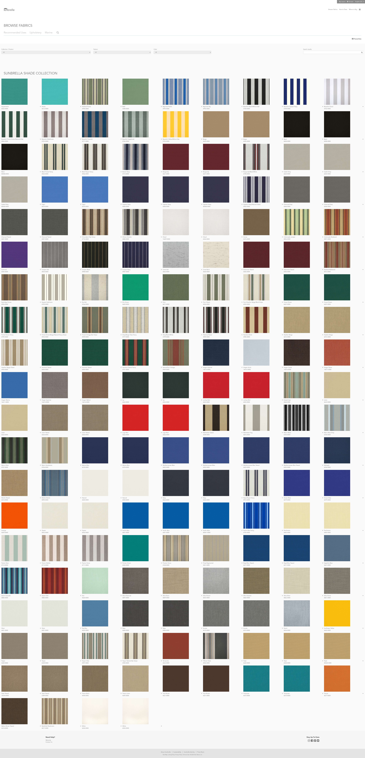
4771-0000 (85, 141)
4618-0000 (4, 728)
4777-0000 (125, 337)
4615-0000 (206, 630)
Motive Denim (46, 498)
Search (343, 1)
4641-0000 (327, 565)
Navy (164, 498)
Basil (123, 106)
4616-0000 (4, 500)
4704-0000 (327, 434)
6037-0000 (327, 304)
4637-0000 (287, 304)
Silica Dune (166, 595)
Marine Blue (85, 465)
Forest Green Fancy (7, 335)
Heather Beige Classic (8, 367)
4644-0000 (287, 206)
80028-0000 (327, 663)
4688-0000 (125, 108)
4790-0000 (4, 337)
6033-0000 (4, 434)
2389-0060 (45, 695)
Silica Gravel (206, 595)
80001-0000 (206, 532)
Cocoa (245, 237)
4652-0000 (166, 467)
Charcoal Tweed (6, 237)
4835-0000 (45, 271)
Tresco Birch (85, 693)
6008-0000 (327, 141)
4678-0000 (85, 467)
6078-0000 (125, 467)
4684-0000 (125, 630)
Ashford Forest (86, 106)
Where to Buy (353, 9)
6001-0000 (166, 532)
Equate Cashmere (47, 302)
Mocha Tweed (5, 498)
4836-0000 (206, 663)
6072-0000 (327, 337)
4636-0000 (287, 630)
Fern (164, 302)
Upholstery (35, 32)
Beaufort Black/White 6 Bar (251, 106)
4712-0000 (4, 565)
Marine (48, 32)
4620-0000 (206, 141)
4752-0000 (327, 108)
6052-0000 (206, 467)
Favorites (357, 39)
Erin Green (125, 302)
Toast (244, 661)
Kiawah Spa (287, 400)
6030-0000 (327, 174)
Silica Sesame (247, 595)
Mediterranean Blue (169, 465)
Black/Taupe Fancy (87, 172)
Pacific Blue (125, 530)
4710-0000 (125, 174)
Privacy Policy (178, 754)
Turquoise (246, 693)
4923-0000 (45, 174)
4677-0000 (327, 695)
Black (285, 139)
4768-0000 (166, 565)
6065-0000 (4, 271)
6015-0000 (246, 630)
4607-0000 (4, 239)
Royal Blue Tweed (248, 563)
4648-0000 (4, 663)
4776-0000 (85, 239)
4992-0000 (206, 108)
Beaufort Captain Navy (290, 106)
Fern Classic (206, 302)
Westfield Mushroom (48, 726)
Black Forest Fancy (47, 172)
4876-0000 (246, 434)
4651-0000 (4, 630)
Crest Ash (166, 269)
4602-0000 (327, 630)
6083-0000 (327, 532)
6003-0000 (246, 402)
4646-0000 (125, 206)
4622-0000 (166, 663)
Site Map (165, 754)
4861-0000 (327, 597)
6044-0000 (327, 206)
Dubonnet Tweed (248, 269)
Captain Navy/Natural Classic (252, 204)
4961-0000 (206, 565)
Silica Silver (287, 595)
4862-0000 (287, 597)
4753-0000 (45, 141)
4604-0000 (85, 500)
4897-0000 (125, 597)
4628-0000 (246, 663)
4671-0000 (166, 304)
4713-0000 (45, 565)
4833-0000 (206, 597)
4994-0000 (4, 304)
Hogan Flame (328, 367)
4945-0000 (125, 663)
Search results (307, 49)
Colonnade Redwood (330, 237)
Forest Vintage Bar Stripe (89, 335)
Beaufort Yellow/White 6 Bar (171, 139)
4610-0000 (246, 695)
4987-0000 (125, 271)
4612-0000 (45, 108)
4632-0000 (125, 402)
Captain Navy (126, 204)
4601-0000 (125, 532)
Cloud (164, 237)
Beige (205, 139)
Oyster (44, 530)
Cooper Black (86, 269)
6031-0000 (206, 174)
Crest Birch (206, 269)
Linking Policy (171, 754)
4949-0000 (85, 337)
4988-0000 (85, 271)
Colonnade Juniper (289, 237)
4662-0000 (166, 271)
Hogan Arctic (247, 367)
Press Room (200, 752)
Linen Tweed (45, 432)
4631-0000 (166, 174)
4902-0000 (246, 206)
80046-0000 (206, 206)
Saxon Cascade (6, 595)
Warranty (48, 740)
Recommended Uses (15, 32)
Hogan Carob (288, 367)
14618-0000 (5, 695)
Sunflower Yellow (329, 628)
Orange (3, 530)
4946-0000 (85, 174)
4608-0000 (287, 141)
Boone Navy (126, 172)
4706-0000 (45, 467)
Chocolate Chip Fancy (88, 237)
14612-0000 (247, 369)
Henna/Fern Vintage (169, 367)
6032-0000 (166, 402)
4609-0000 (4, 532)
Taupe (3, 661)
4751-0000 (125, 369)
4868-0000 (287, 402)
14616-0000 (287, 369)
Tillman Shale (207, 661)
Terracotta (166, 661)
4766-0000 (85, 304)
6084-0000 (166, 630)
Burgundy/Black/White (250, 172)
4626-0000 (166, 500)
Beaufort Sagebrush (128, 139)
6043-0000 (125, 565)
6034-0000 (125, 728)
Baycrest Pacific (167, 106)
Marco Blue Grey (329, 432)
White (84, 726)
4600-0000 (125, 304)
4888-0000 (125, 239)
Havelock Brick (247, 335)
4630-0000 (287, 174)
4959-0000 (246, 304)
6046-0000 (166, 206)
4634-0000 (85, 728)
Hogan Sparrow (46, 400)
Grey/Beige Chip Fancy (129, 335)
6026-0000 (206, 500)
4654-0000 (45, 434)
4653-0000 (246, 467)
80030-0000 (5, 206)
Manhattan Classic (208, 432)
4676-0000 (246, 239)
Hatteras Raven (207, 335)
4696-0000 (85, 695)
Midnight (326, 465)
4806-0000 (4, 141)
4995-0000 (85, 108)
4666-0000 (125, 434)
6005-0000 (85, 369)
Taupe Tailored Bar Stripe (129, 661)
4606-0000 (246, 271)
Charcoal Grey (288, 204)
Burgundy (166, 172)
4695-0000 (125, 695)
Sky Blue (84, 628)
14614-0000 (85, 402)
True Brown (166, 693)
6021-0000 (206, 695)
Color (155, 49)
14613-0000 (206, 369)
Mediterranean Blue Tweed (251, 465)
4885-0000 (45, 597)
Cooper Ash (45, 269)
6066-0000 (166, 434)
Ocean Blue (287, 498)
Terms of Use (186, 754)
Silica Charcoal (126, 595)
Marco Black (287, 432)
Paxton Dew (5, 563)
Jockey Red (206, 400)
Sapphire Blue (328, 563)
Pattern (95, 49)
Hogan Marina (5, 400)
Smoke (205, 628)
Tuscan (326, 693)
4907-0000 (85, 663)
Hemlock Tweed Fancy (129, 367)
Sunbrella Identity (189, 752)
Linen (325, 400)
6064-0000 (206, 239)
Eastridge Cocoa (6, 302)
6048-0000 (45, 663)
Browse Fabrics (332, 9)
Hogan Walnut (86, 400)
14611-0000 (5, 402)
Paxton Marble (46, 563)
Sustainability (177, 752)
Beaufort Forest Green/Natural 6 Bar (12, 139)
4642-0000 (45, 532)
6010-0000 (287, 695)
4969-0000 (166, 369)
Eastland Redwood (329, 269)
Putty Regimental (208, 563)
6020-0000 (246, 141)
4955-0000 (206, 304)
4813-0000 (327, 271)
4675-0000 (45, 206)
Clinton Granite (127, 237)
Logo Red (125, 432)
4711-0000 (85, 565)
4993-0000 (166, 108)
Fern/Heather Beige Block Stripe (253, 302)
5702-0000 (166, 141)
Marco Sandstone (47, 465)
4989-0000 (206, 337)
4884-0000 (4, 597)
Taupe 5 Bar (85, 661)
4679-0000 (287, 500)
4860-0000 (246, 597)
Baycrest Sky (207, 106)
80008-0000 (5, 174)
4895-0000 (45, 500)
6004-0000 (125, 500)
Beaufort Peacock (87, 139)
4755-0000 (246, 532)
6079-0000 (327, 500)
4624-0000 (85, 630)
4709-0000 (45, 304)
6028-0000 (287, 663)
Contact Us (49, 742)
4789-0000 (206, 434)
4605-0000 (45, 369)
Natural (84, 498)
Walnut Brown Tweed (7, 726)
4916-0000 (246, 500)
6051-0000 (45, 630)
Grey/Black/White (168, 335)
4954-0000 (4, 369)
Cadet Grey (287, 172)
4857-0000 (327, 239)
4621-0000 (166, 695)
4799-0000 (166, 337)
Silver (3, 628)
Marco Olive (5, 465)
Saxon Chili (45, 595)
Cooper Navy (126, 269)
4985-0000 (246, 337)
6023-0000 (4, 108)
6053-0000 (287, 467)
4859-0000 (166, 597)
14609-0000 (166, 239)
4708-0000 (287, 108)
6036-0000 (327, 467)
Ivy (123, 400)
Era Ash (84, 302)
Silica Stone (327, 595)
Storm (285, 628)
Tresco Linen (126, 693)
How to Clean (343, 9)
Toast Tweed (5, 693)
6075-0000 (85, 206)
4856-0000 (287, 239)
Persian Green (126, 563)
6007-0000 (45, 239)
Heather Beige (288, 335)
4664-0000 (85, 597)
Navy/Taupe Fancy (248, 498)
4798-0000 (246, 174)
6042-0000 (85, 532)
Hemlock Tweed (46, 367)
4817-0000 (45, 728)
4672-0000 (287, 337)
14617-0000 (327, 369)
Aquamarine (5, 106)
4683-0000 (287, 532)
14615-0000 (45, 402)
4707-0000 (4, 467)
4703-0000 (287, 434)
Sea (83, 595)
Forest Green (288, 302)
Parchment (287, 530)
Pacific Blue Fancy (248, 530)
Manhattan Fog (247, 432)
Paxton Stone (86, 563)
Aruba (43, 106)
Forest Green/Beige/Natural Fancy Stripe (54, 335)
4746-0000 (125, 141)
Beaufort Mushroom (48, 139)
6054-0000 (85, 434)
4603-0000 (206, 402)
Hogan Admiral (207, 367)
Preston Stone (167, 563)
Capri (43, 204)
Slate (123, 628)
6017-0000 (287, 565)
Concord (4, 269)
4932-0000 (45, 337)
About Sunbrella (166, 752)
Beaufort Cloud (328, 106)
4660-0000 (206, 271)
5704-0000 (246, 108)
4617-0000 (246, 565)
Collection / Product (7, 49)
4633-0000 (327, 402)
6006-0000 (287, 271)
